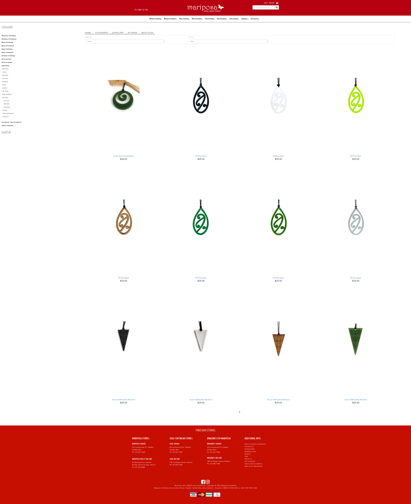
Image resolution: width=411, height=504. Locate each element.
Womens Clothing (155, 19)
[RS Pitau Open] (201, 96)
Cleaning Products (8, 113)
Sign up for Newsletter (254, 466)
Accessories (254, 19)
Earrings (5, 78)
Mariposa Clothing (228, 485)
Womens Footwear (170, 19)
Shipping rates (250, 451)
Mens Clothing (184, 19)
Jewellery (244, 19)
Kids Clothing (209, 19)
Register (271, 3)
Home (88, 32)
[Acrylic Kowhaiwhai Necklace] (123, 339)
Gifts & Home (234, 19)
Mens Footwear (197, 19)
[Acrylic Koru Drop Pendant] (123, 96)
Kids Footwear (221, 19)
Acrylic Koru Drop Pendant (124, 156)
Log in (265, 3)
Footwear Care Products (12, 122)
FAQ (246, 456)
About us (248, 459)
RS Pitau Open (201, 156)
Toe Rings (5, 91)
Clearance (5, 116)
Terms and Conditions (253, 464)
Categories (101, 32)
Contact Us (249, 446)
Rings (4, 85)
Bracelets (5, 81)
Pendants (5, 75)
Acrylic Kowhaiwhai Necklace (123, 399)
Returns (248, 454)
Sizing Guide (250, 449)
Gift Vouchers (250, 461)
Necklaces (5, 69)
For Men (4, 110)
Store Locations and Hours (255, 444)
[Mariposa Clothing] (205, 8)
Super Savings (7, 125)
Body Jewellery (7, 94)
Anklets (4, 88)
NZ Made (5, 97)
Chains (4, 72)
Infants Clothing (8, 55)
